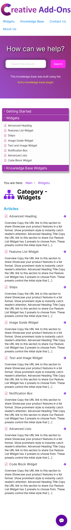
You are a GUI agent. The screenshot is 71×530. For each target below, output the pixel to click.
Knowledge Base (32, 21)
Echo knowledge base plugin (35, 82)
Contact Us (58, 21)
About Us (9, 29)
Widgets (9, 21)
